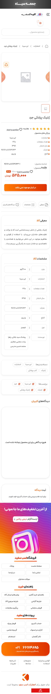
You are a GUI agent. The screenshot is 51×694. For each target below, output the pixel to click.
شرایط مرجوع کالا (11, 601)
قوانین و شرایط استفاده (44, 662)
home (46, 46)
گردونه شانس (12, 630)
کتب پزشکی (32, 370)
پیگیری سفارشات (11, 608)
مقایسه (26, 129)
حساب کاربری (36, 623)
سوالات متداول (24, 579)
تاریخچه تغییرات (12, 662)
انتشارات (36, 46)
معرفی (42, 204)
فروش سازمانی (36, 608)
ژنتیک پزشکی (25, 389)
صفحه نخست (36, 566)
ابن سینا (25, 46)
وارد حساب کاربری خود (21, 496)
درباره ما (11, 572)
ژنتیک (43, 370)
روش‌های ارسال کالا (11, 594)
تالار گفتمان (36, 636)
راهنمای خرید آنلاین (36, 594)
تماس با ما (36, 572)
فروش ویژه (12, 623)
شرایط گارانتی (36, 601)
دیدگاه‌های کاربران (9, 204)
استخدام (11, 636)
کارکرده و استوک (36, 630)
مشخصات (27, 204)
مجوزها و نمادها (27, 662)
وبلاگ (12, 566)
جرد (15, 383)
